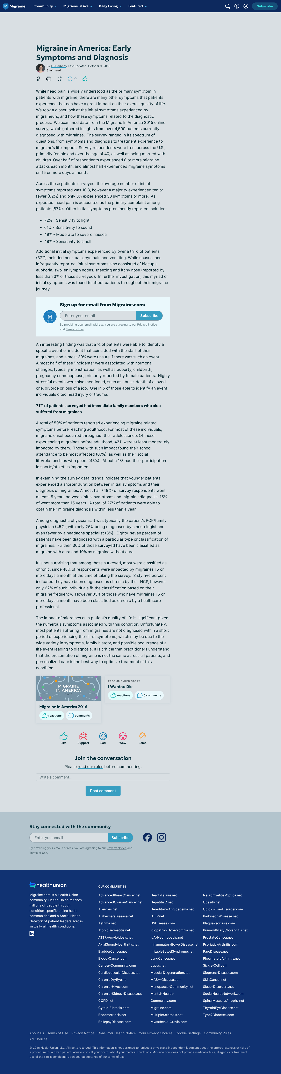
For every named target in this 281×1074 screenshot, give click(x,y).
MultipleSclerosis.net (167, 1015)
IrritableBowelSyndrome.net (172, 951)
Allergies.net (107, 909)
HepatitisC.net (162, 902)
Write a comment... (55, 777)
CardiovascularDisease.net (119, 972)
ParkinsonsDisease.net (220, 916)
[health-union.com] (47, 886)
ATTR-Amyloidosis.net (115, 937)
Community (43, 6)
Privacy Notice (240, 1053)
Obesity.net (212, 902)
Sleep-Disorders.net (218, 986)
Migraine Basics (75, 6)
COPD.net (105, 1000)
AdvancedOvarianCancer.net (120, 902)
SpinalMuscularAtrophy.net (223, 1000)
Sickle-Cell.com (215, 965)
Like (60, 738)
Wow (120, 738)
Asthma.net (107, 923)
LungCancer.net (163, 958)
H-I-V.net (157, 916)
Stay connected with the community (70, 826)
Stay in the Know (171, 1023)
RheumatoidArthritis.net (221, 958)
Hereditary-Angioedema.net (172, 909)
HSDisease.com (163, 923)
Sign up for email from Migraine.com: (102, 304)
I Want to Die (120, 686)
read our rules (90, 766)
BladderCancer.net (112, 951)
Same (140, 738)
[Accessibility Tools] (236, 6)
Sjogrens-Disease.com (220, 972)
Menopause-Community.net (172, 986)
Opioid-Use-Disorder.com (223, 909)
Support (82, 738)
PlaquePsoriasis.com (219, 923)
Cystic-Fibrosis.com (113, 1008)
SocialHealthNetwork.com (223, 993)
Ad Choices (38, 1039)
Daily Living (108, 6)
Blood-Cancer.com (112, 958)
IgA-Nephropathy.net (167, 937)
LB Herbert (58, 66)
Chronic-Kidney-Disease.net (120, 993)
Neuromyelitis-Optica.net (222, 895)
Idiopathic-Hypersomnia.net (172, 930)
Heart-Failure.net (164, 895)
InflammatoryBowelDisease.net (175, 944)
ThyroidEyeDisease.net (221, 1008)
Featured (135, 6)
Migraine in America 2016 (63, 706)
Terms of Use (75, 329)
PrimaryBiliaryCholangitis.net (225, 930)
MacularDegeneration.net (170, 972)
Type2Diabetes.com (218, 1015)
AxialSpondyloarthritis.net (118, 944)
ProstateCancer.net (218, 937)
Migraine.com (161, 1008)
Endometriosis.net (112, 1015)
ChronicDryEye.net (113, 979)
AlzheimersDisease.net (115, 916)
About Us (36, 1033)
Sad (100, 738)
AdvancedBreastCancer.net (119, 895)
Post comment (103, 791)
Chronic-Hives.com (113, 986)
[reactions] (84, 78)
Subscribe (149, 315)
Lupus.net (158, 965)
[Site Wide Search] (227, 6)
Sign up (257, 1042)
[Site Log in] (245, 6)
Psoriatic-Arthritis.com (220, 944)
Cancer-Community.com (117, 965)
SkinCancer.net (214, 979)
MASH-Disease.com (166, 979)
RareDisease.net (215, 951)
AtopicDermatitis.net (114, 930)
